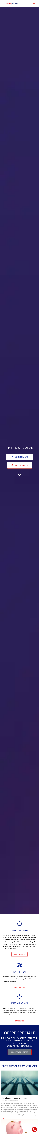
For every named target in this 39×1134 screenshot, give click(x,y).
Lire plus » (4, 1118)
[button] (19, 1083)
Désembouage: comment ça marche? (15, 1098)
